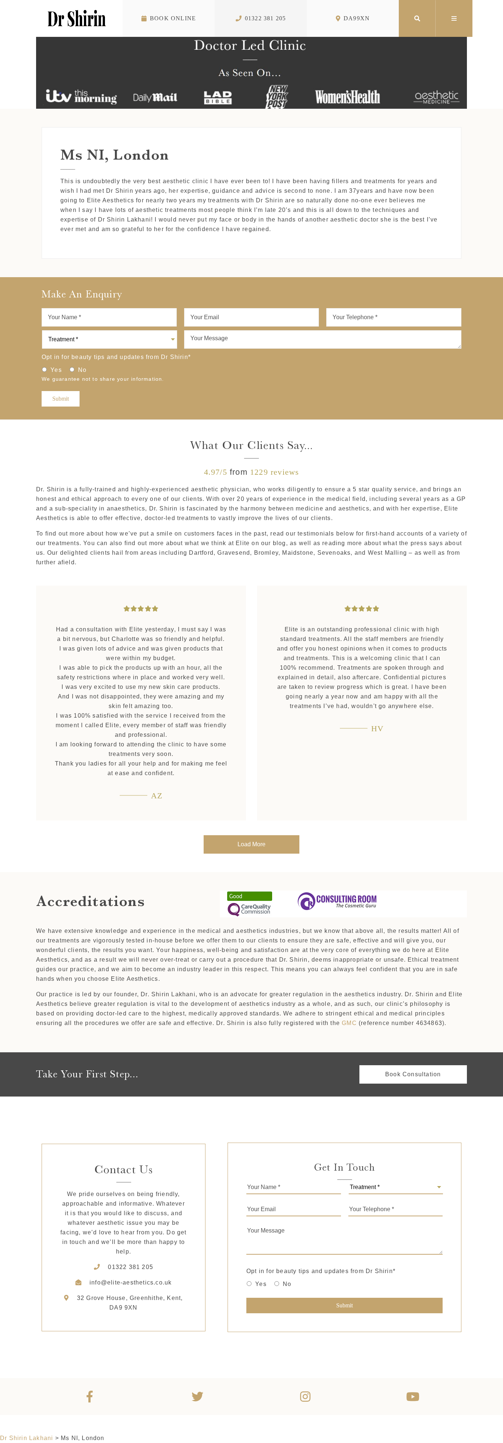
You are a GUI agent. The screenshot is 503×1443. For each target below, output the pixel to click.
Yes (56, 370)
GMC (349, 1023)
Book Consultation (413, 1074)
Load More (251, 844)
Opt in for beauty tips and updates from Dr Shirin (116, 357)
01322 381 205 (265, 18)
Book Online (173, 18)
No (82, 370)
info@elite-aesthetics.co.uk (130, 1282)
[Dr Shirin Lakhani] (77, 18)
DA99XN (357, 18)
